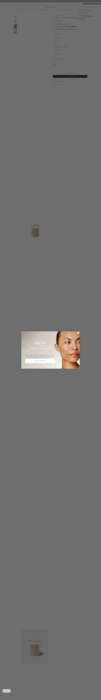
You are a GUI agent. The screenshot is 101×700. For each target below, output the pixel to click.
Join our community (40, 360)
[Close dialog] (78, 333)
